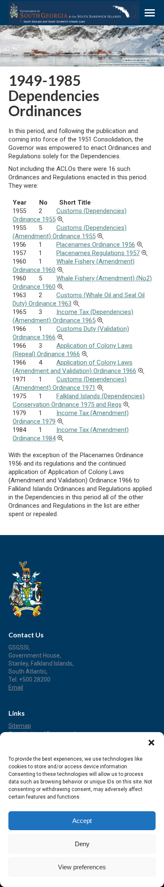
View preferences (82, 867)
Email (15, 687)
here (147, 65)
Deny (82, 843)
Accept (82, 820)
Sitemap (19, 725)
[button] (151, 742)
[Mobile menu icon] (150, 13)
